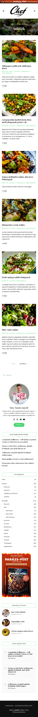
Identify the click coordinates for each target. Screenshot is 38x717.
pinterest (20, 419)
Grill (11, 71)
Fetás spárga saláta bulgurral (16, 277)
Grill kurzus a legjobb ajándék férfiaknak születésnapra (16, 454)
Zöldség (6, 497)
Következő (23, 364)
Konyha (4, 484)
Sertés (6, 533)
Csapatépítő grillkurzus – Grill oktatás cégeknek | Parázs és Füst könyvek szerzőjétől (19, 441)
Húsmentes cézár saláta (13, 224)
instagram (17, 419)
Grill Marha (9, 511)
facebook (14, 419)
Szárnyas (7, 537)
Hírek (3, 479)
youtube (24, 419)
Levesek (6, 524)
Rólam (19, 425)
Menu (35, 11)
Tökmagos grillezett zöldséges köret (16, 67)
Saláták (17, 71)
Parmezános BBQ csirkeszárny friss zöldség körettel (18, 464)
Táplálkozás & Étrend (10, 493)
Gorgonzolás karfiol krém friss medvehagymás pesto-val (16, 120)
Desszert (6, 504)
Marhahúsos (7, 527)
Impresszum (9, 706)
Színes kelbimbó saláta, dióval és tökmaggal (17, 178)
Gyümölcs (7, 490)
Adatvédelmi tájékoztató (23, 706)
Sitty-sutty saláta (10, 329)
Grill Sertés (9, 514)
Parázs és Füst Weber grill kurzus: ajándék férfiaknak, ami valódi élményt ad (17, 447)
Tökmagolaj (25, 71)
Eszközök (7, 487)
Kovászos (7, 520)
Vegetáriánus (7, 73)
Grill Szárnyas (10, 517)
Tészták (6, 540)
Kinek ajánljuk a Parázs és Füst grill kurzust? (18, 459)
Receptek (5, 71)
